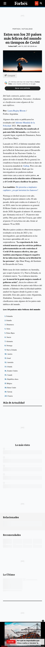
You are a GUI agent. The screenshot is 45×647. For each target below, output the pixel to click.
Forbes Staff (12, 46)
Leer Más (11, 642)
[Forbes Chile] (21, 3)
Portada (16, 29)
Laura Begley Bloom (17, 110)
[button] (43, 621)
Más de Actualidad (13, 402)
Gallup (26, 165)
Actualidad (27, 29)
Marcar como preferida (22, 88)
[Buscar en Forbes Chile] (41, 3)
